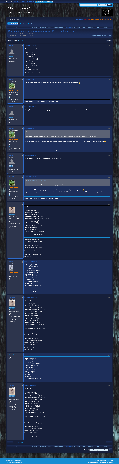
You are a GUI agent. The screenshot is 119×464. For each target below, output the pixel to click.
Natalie (11, 262)
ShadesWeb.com (18, 462)
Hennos (11, 79)
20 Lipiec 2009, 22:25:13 (30, 203)
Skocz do (86, 449)
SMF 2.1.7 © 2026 (10, 460)
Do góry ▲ (110, 460)
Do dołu (10, 40)
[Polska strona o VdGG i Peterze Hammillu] (9, 97)
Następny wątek (106, 35)
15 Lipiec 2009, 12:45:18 (30, 45)
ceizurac (12, 204)
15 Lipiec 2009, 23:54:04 (30, 128)
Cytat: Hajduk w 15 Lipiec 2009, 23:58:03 (37, 180)
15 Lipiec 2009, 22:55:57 (30, 79)
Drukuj (109, 40)
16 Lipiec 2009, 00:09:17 (30, 176)
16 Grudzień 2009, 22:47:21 (31, 261)
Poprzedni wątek (96, 35)
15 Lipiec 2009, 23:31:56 (30, 106)
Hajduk (11, 45)
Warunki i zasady (103, 460)
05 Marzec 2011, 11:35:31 (30, 385)
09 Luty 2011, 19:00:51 (29, 355)
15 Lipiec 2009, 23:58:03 (30, 155)
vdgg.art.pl (86, 19)
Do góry (10, 442)
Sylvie (73, 27)
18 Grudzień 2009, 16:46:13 (31, 297)
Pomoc (97, 460)
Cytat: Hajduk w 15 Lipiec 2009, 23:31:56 (37, 132)
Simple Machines (18, 460)
